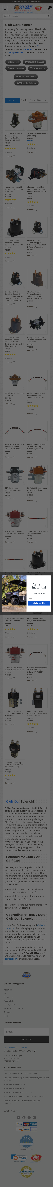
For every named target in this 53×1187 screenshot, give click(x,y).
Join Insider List (39, 603)
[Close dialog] (49, 577)
